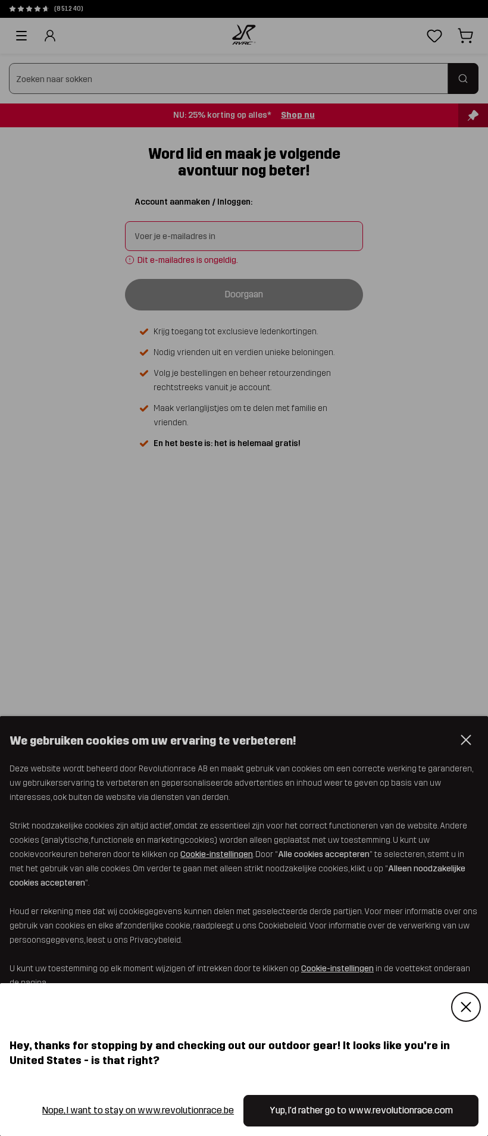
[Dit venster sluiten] (465, 1006)
